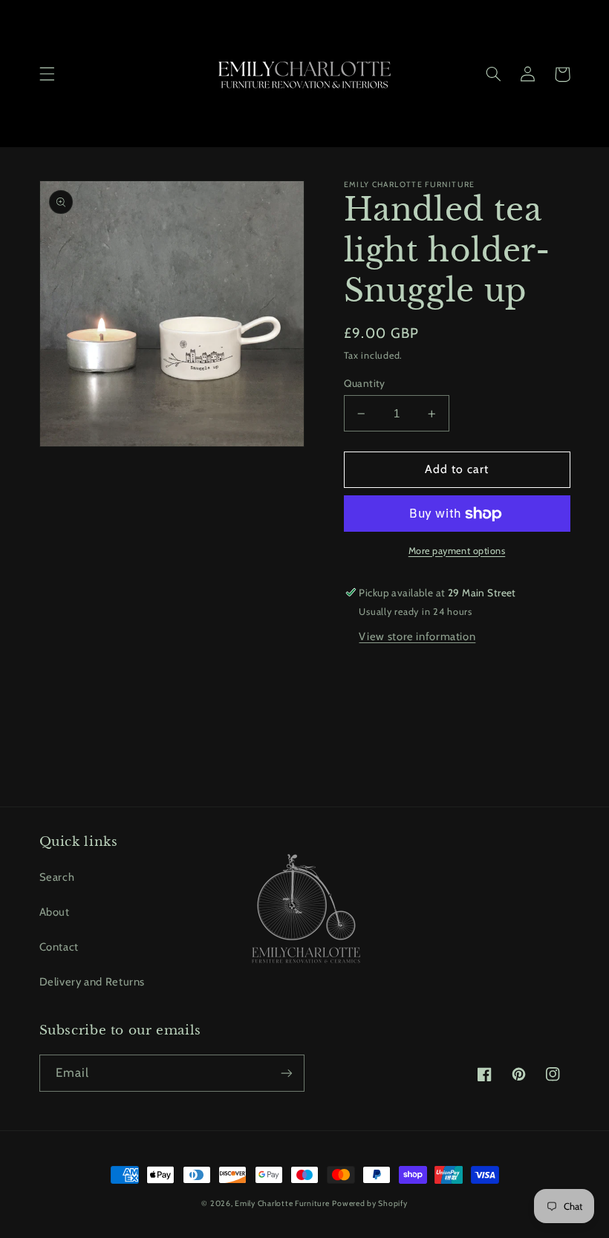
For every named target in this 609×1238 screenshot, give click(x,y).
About (54, 912)
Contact (59, 947)
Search (57, 877)
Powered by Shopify (369, 1203)
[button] (47, 74)
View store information (417, 636)
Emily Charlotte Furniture (282, 1203)
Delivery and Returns (92, 981)
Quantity (364, 383)
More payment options (457, 550)
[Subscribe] (287, 1073)
